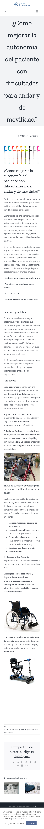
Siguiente (34, 136)
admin (6, 729)
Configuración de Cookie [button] (14, 823)
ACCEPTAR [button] (31, 823)
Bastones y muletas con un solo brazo (22, 278)
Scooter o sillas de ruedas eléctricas (21, 299)
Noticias (23, 729)
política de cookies (19, 818)
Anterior (24, 136)
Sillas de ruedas (12, 293)
